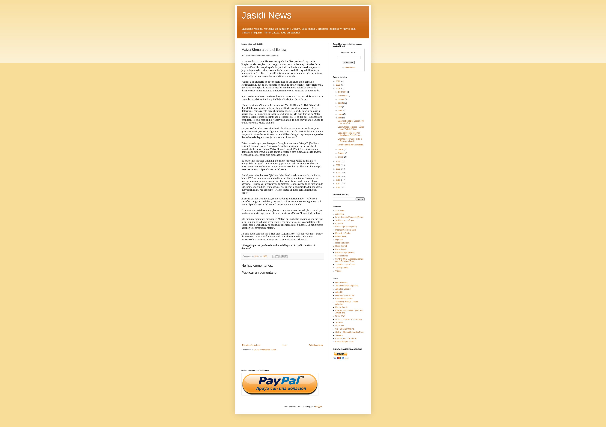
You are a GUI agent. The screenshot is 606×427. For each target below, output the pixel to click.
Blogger (318, 407)
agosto (341, 103)
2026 (338, 81)
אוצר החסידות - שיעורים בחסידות (348, 319)
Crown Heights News (344, 342)
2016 (338, 187)
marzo (341, 149)
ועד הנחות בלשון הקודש (344, 295)
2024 (338, 89)
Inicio (284, 345)
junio (340, 110)
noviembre (343, 96)
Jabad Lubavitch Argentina (346, 286)
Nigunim (339, 240)
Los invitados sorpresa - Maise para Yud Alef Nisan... (351, 128)
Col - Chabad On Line (344, 329)
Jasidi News (266, 15)
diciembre (342, 92)
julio (340, 107)
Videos (338, 271)
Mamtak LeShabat (343, 233)
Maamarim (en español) (345, 230)
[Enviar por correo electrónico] (274, 256)
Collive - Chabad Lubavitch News (349, 332)
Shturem (339, 335)
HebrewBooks (341, 282)
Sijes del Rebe (341, 256)
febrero (341, 153)
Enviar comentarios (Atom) (265, 350)
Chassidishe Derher (344, 299)
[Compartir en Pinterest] (286, 256)
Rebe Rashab (341, 246)
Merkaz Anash (341, 307)
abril (340, 118)
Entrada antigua (316, 345)
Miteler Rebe (340, 236)
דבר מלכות (339, 326)
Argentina (339, 214)
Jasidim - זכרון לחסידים (344, 220)
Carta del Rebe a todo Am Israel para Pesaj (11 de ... (350, 134)
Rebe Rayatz (341, 249)
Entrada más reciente (251, 345)
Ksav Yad (339, 224)
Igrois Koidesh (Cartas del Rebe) (349, 217)
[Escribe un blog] (277, 256)
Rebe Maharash (342, 243)
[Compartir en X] (280, 256)
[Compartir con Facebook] (283, 256)
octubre (341, 99)
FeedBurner (350, 67)
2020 (338, 172)
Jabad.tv (339, 292)
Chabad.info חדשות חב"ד (345, 338)
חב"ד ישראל (340, 316)
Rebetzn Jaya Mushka (344, 252)
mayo (340, 114)
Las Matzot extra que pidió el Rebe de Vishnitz (350, 140)
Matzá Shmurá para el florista (350, 145)
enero (341, 157)
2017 (338, 184)
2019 (338, 176)
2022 (338, 165)
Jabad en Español (343, 289)
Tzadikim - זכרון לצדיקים (345, 264)
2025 (338, 85)
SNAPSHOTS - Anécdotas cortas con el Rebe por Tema (349, 260)
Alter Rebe (340, 211)
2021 (338, 169)
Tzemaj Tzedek (341, 268)
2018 (338, 180)
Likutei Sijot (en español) (346, 227)
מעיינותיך (339, 322)
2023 (338, 161)
